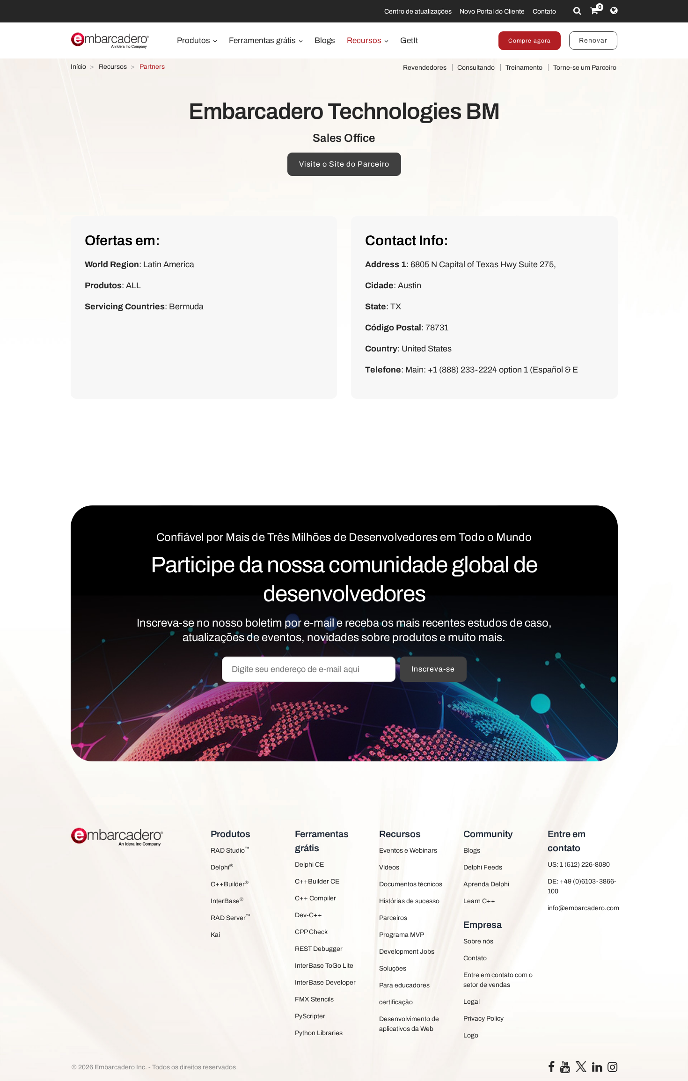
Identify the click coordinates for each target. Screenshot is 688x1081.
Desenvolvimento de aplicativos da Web (409, 1023)
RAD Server (230, 917)
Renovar (593, 40)
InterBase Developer (325, 982)
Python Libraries (319, 1033)
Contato (544, 11)
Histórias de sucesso (409, 901)
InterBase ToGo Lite (324, 965)
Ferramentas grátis (263, 40)
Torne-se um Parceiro (584, 67)
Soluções (392, 968)
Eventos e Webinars (408, 850)
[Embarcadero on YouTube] (565, 1069)
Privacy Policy (483, 1018)
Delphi (222, 867)
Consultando (476, 67)
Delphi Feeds (482, 867)
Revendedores (424, 67)
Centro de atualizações (418, 11)
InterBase (227, 901)
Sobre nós (478, 941)
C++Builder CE (317, 881)
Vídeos (389, 867)
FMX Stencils (314, 999)
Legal (471, 1001)
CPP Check (311, 931)
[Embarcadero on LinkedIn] (597, 1069)
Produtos (194, 40)
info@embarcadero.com (583, 908)
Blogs (325, 40)
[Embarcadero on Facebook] (551, 1069)
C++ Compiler (315, 898)
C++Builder (230, 884)
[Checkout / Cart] (594, 10)
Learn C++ (479, 901)
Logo (470, 1035)
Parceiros (393, 917)
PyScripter (310, 1016)
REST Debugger (319, 948)
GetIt (409, 40)
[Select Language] (613, 10)
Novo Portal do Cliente (492, 11)
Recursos (365, 40)
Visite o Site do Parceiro (344, 164)
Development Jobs (406, 951)
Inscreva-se (433, 669)
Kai (215, 934)
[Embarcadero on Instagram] (612, 1069)
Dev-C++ (308, 915)
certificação (396, 1002)
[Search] (577, 10)
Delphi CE (309, 864)
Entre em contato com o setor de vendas (498, 979)
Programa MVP (401, 934)
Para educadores (404, 985)
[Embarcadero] (110, 40)
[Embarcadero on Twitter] (581, 1066)
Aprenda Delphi (486, 884)
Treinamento (523, 67)
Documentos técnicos (410, 884)
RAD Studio (230, 850)
